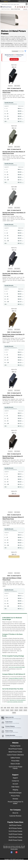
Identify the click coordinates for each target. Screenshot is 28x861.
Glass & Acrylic (15, 764)
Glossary (15, 799)
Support (15, 778)
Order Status (15, 787)
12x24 (2, 710)
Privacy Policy (15, 796)
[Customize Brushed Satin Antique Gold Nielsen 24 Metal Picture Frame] (14, 327)
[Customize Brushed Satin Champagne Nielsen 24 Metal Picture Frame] (14, 496)
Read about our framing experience (18, 700)
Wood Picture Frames (15, 749)
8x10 (8, 707)
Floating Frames (15, 746)
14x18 (25, 707)
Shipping (15, 790)
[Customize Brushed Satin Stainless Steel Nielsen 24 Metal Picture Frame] (14, 205)
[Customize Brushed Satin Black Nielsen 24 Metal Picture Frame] (14, 83)
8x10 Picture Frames (15, 828)
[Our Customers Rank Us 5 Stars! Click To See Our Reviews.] (6, 1)
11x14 (16, 707)
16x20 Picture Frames (15, 834)
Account (15, 784)
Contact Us (15, 781)
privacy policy (14, 849)
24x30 (20, 710)
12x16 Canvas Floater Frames (15, 767)
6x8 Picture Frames (15, 825)
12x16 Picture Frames (15, 831)
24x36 (25, 710)
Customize (10, 85)
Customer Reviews (15, 816)
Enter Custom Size (14, 59)
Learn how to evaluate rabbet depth (17, 667)
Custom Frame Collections (15, 755)
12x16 (21, 707)
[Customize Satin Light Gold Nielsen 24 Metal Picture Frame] (14, 557)
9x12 (12, 707)
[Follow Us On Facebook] (11, 852)
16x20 (7, 710)
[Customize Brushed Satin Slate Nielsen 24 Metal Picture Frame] (14, 266)
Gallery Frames (15, 758)
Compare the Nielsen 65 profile (16, 678)
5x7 (2, 707)
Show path (25, 9)
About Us (15, 813)
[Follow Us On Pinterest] (16, 852)
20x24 (16, 710)
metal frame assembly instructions (15, 701)
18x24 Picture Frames (15, 837)
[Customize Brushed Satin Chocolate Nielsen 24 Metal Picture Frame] (14, 449)
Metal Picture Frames (6, 9)
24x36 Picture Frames (15, 840)
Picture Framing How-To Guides (15, 802)
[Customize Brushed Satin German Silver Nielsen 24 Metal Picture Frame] (14, 144)
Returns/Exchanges (15, 793)
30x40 (14, 712)
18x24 (11, 710)
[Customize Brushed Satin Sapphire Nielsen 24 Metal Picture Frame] (14, 388)
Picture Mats (15, 761)
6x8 (5, 707)
